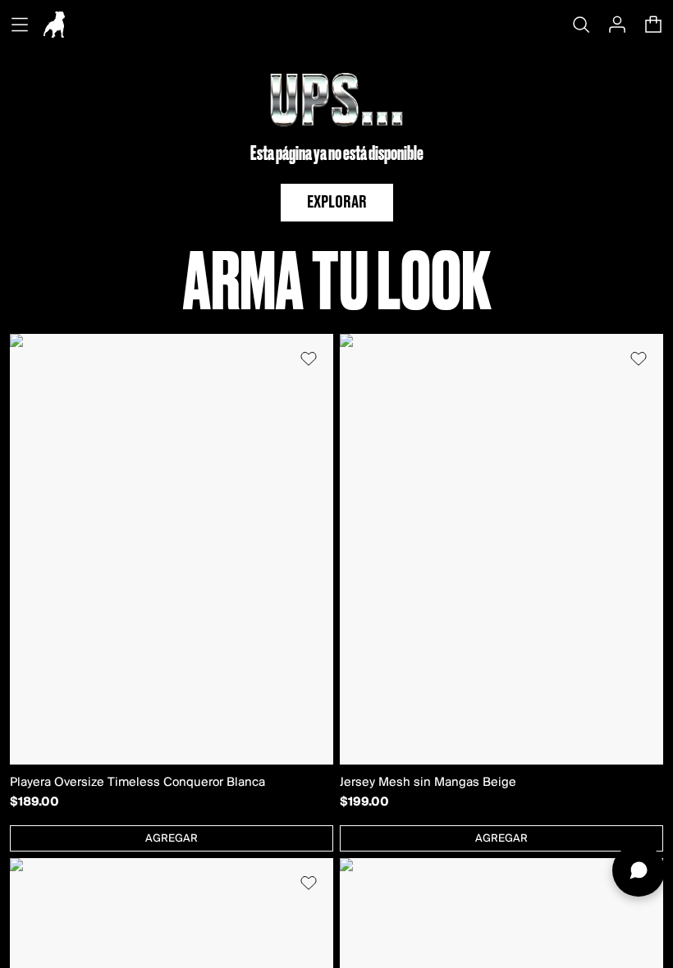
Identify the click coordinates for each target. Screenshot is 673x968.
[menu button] (20, 24)
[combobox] (171, 838)
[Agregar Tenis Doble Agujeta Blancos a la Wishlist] (308, 882)
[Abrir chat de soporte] (638, 870)
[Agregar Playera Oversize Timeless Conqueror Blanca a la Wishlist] (308, 358)
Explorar (337, 202)
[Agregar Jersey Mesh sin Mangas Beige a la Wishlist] (638, 358)
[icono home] (54, 24)
